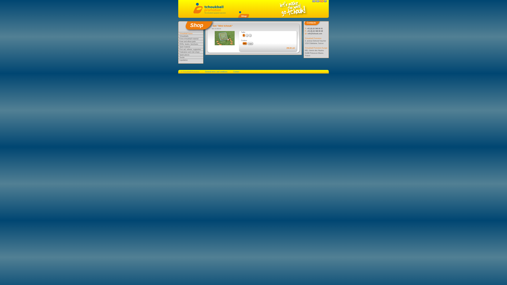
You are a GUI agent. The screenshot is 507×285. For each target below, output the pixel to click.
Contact (236, 72)
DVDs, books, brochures (188, 44)
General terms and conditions (216, 72)
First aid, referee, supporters (190, 49)
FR (314, 1)
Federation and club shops (189, 52)
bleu (244, 43)
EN (322, 1)
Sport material (184, 47)
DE (318, 1)
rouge (250, 43)
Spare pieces (184, 55)
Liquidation (183, 60)
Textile (181, 57)
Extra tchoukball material (188, 39)
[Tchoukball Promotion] (211, 8)
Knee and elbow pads (187, 41)
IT (325, 1)
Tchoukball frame (186, 33)
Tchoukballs (184, 36)
